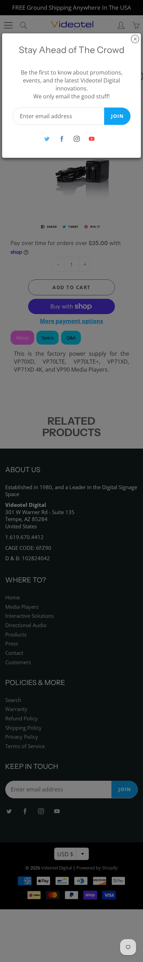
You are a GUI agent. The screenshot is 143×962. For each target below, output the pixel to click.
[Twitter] (47, 139)
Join (117, 116)
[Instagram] (76, 139)
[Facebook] (62, 139)
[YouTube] (91, 139)
